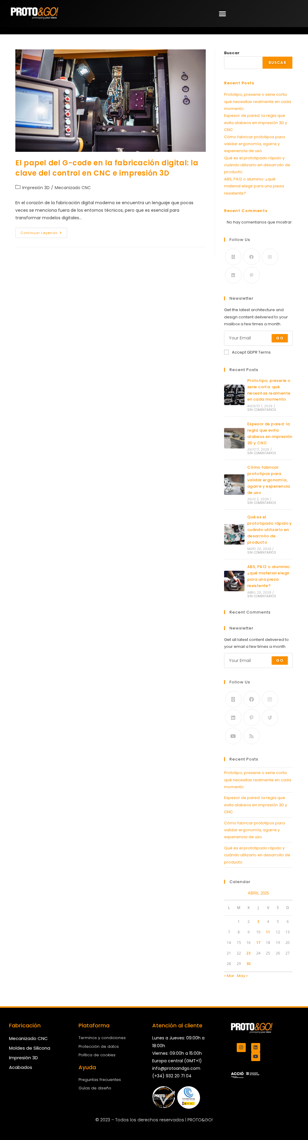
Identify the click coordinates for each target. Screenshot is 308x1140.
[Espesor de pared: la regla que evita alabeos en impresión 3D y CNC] (234, 438)
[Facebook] (251, 256)
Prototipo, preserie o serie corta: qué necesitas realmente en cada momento (257, 101)
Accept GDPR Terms (251, 352)
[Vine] (270, 717)
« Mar (229, 976)
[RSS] (251, 736)
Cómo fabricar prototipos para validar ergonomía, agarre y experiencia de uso (254, 144)
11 (268, 932)
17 (258, 942)
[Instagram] (270, 256)
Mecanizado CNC (73, 188)
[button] (222, 13)
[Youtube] (233, 736)
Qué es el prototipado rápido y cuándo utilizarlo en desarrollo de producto (257, 165)
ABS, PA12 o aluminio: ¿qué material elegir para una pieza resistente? (254, 186)
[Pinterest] (251, 275)
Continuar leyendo (43, 231)
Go (279, 338)
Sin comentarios (261, 410)
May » (242, 976)
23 (248, 953)
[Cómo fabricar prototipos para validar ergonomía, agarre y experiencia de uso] (234, 484)
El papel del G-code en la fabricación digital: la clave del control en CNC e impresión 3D (106, 168)
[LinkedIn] (233, 275)
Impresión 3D (36, 188)
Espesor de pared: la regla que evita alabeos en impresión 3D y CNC (255, 123)
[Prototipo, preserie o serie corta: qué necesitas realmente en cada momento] (234, 395)
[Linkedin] (255, 1047)
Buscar (231, 53)
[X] (233, 256)
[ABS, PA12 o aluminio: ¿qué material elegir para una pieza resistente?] (234, 581)
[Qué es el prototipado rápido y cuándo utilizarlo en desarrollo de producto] (234, 534)
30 (248, 963)
